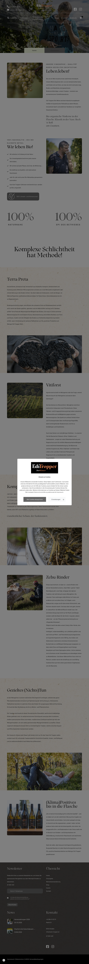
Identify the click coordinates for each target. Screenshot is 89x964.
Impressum (59, 492)
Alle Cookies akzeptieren (35, 499)
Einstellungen (55, 499)
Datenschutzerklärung (41, 492)
